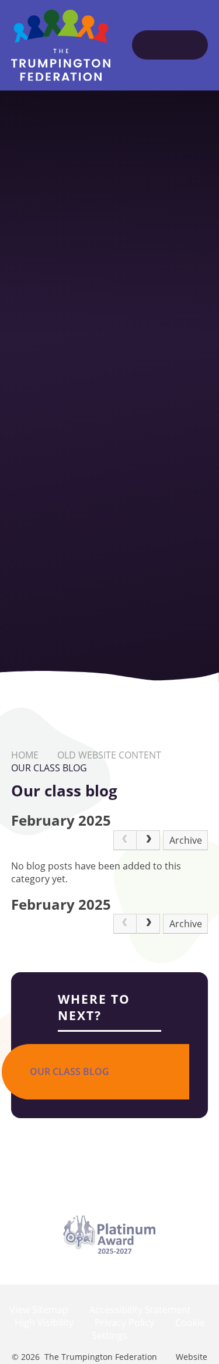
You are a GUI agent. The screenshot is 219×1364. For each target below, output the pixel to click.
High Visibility (44, 1322)
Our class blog (49, 767)
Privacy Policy (124, 1322)
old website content (109, 755)
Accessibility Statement (140, 1309)
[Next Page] (148, 840)
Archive (185, 840)
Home (25, 755)
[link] (125, 840)
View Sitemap (38, 1309)
